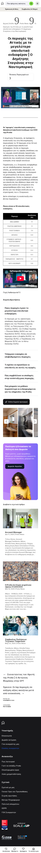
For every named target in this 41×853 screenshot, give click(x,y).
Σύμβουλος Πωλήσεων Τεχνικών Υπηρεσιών (16, 640)
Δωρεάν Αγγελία (15, 466)
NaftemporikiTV (14, 292)
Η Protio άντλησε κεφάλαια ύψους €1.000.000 (18, 586)
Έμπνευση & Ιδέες (11, 9)
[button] (34, 421)
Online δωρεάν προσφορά (18, 402)
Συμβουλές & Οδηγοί (29, 9)
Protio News (7, 706)
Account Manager (13, 532)
